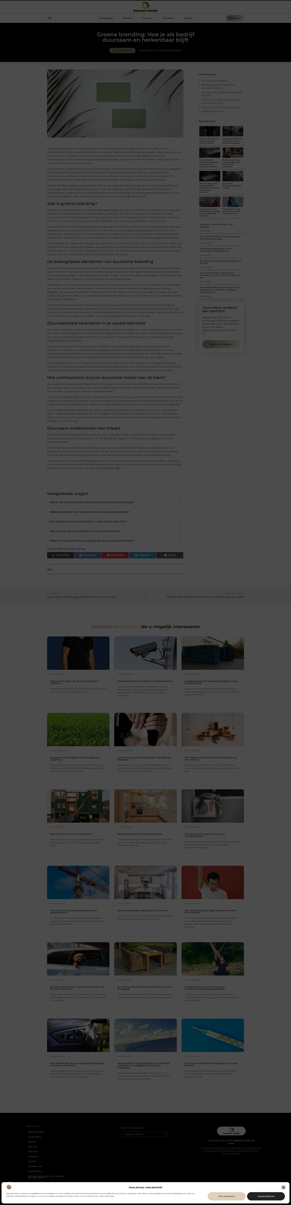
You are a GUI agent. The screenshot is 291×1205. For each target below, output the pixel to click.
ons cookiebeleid (86, 1196)
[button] (283, 1187)
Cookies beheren (266, 1196)
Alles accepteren (226, 1196)
